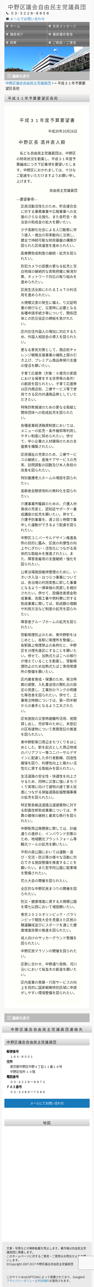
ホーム (15, 26)
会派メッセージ (65, 26)
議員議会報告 (63, 34)
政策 (13, 42)
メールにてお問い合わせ (47, 1103)
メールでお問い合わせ (27, 18)
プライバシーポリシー (21, 1280)
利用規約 (43, 1280)
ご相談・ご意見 (65, 42)
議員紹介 (17, 34)
